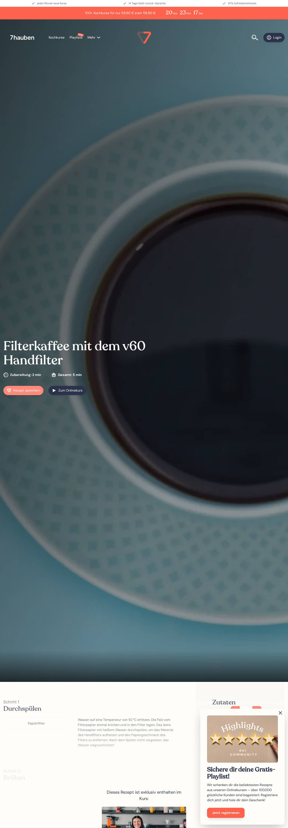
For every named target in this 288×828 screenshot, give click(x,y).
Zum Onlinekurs (70, 390)
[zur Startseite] (24, 37)
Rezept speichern (26, 390)
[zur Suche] (257, 37)
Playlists (76, 37)
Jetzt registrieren (226, 812)
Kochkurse (57, 37)
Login (277, 37)
